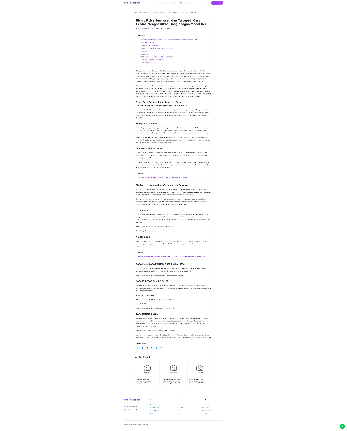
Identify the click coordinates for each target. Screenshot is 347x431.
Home (156, 3)
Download (218, 3)
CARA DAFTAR (178, 275)
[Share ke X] (147, 348)
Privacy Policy (206, 413)
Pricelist (173, 3)
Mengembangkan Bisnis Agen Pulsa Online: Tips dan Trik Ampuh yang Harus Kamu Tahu (172, 256)
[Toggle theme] (208, 3)
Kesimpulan (144, 51)
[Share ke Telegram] (156, 348)
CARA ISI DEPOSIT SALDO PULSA (152, 60)
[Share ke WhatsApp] (138, 348)
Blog (181, 3)
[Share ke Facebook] (142, 348)
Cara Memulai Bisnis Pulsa (149, 45)
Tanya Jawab (205, 407)
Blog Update (179, 413)
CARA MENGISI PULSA (148, 63)
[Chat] (342, 426)
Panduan (163, 3)
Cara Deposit (179, 407)
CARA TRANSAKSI (169, 330)
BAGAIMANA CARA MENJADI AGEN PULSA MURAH (157, 57)
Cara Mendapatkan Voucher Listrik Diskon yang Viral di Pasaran (162, 177)
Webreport (189, 3)
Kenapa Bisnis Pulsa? (147, 42)
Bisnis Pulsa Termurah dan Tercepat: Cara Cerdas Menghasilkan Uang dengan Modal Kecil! (168, 39)
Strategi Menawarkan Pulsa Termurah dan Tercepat (157, 48)
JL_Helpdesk (155, 410)
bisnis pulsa (166, 268)
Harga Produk (180, 410)
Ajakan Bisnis (144, 54)
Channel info (155, 413)
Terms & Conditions (207, 410)
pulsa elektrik (150, 318)
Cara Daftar (179, 404)
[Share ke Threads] (152, 348)
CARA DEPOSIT (170, 308)
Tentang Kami (206, 404)
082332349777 (156, 407)
